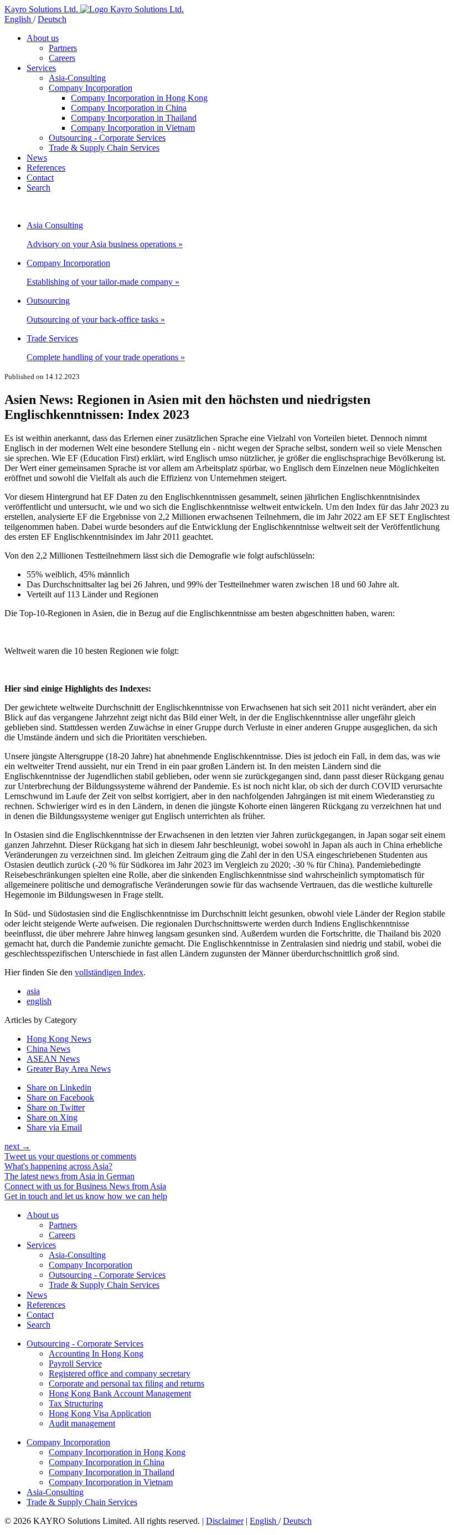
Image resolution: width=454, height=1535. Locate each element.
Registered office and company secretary (119, 1373)
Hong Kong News (59, 1038)
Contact (40, 177)
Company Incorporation (90, 88)
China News (48, 1048)
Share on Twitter (56, 1107)
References (46, 167)
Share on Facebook (60, 1097)
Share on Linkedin (59, 1087)
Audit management (82, 1423)
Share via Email (54, 1127)
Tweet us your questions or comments (70, 1156)
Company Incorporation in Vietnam (133, 127)
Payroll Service (75, 1363)
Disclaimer (225, 1521)
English (18, 19)
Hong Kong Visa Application (100, 1413)
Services (41, 68)
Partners (63, 48)
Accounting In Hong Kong (96, 1353)
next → (17, 1146)
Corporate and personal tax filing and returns (126, 1383)
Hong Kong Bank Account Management (120, 1393)
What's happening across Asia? (58, 1166)
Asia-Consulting (77, 78)
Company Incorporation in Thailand (134, 117)
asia (33, 991)
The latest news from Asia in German (69, 1176)
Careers (62, 58)
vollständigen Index (109, 972)
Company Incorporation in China (129, 107)
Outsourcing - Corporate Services (107, 137)
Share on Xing (52, 1117)
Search (38, 187)
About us (43, 38)
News (37, 157)
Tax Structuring (76, 1403)
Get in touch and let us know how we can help (85, 1196)
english (39, 1001)
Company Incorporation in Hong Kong (139, 98)
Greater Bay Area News (69, 1068)
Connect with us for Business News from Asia (85, 1186)
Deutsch (52, 19)
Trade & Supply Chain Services (104, 147)
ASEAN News (53, 1058)
